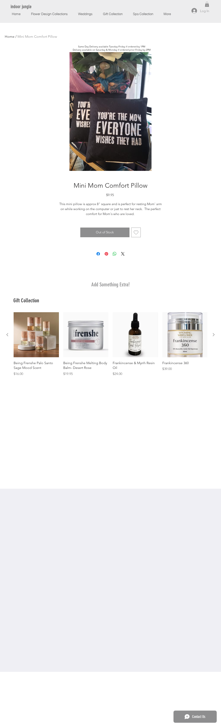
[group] (110, 344)
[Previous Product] (7, 334)
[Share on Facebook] (98, 253)
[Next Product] (213, 334)
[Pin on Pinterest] (106, 253)
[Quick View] (36, 334)
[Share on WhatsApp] (114, 253)
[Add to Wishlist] (136, 232)
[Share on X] (122, 253)
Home (9, 36)
